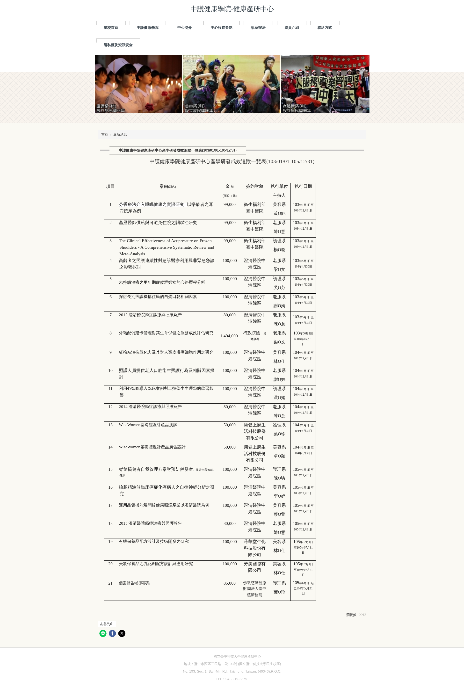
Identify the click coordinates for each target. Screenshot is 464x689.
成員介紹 (291, 27)
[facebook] (113, 634)
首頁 (104, 134)
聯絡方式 (325, 27)
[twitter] (122, 634)
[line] (103, 634)
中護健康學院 (148, 27)
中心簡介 (184, 27)
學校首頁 (111, 27)
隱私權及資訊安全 (118, 45)
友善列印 (107, 624)
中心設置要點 (221, 27)
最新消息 (120, 134)
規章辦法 (258, 27)
